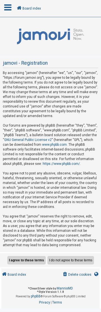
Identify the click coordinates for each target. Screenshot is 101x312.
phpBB (36, 296)
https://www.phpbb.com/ (61, 164)
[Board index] (50, 37)
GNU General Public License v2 (28, 140)
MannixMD (65, 288)
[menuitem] (76, 274)
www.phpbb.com (54, 145)
